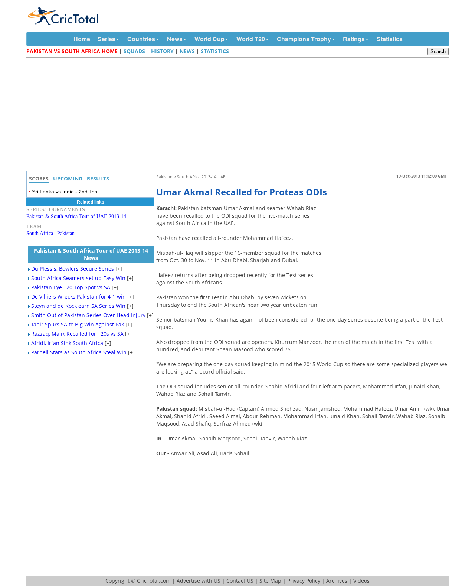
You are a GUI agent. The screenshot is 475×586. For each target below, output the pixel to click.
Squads (134, 51)
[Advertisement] (239, 115)
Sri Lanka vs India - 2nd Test (65, 192)
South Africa (39, 233)
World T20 (250, 39)
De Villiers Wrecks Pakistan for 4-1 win (78, 296)
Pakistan (66, 233)
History (162, 51)
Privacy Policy (303, 580)
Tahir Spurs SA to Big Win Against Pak (77, 324)
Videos (361, 580)
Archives (336, 580)
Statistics (390, 39)
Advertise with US (198, 580)
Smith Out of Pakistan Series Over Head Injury (88, 315)
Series (106, 39)
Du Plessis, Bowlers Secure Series (72, 268)
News (175, 39)
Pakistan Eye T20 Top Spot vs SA (70, 287)
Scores (39, 178)
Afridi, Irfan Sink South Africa (67, 342)
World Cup (209, 39)
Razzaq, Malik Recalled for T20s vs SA (77, 333)
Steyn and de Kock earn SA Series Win (78, 305)
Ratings (354, 39)
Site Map (270, 580)
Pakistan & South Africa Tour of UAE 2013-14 (76, 216)
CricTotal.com (154, 580)
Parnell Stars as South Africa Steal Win (79, 352)
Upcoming (67, 178)
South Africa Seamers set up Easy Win (78, 277)
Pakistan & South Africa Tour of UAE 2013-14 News (91, 254)
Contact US (239, 580)
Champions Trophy (304, 39)
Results (98, 178)
